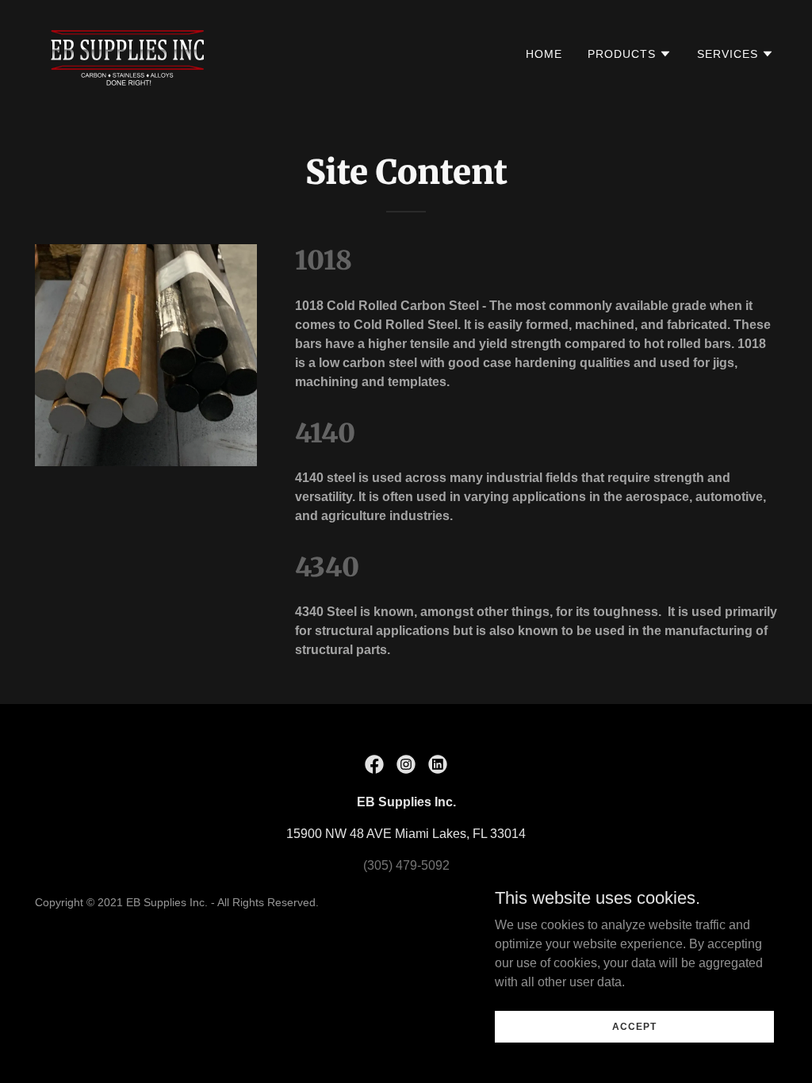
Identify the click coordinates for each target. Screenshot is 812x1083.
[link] (130, 52)
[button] (630, 53)
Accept (634, 1025)
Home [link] (544, 54)
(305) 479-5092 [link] (406, 865)
